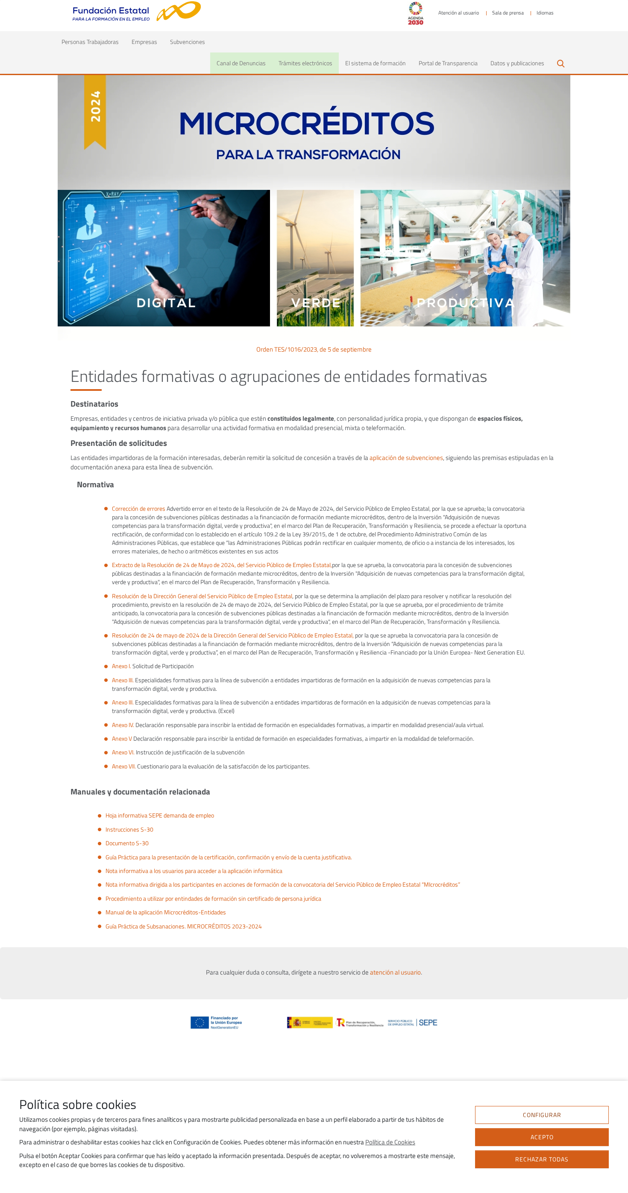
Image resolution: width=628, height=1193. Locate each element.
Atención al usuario (458, 13)
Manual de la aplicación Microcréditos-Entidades (166, 912)
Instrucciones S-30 (129, 829)
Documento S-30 (127, 843)
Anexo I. (121, 666)
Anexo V (122, 738)
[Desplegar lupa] (560, 63)
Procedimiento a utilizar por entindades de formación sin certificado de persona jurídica (213, 898)
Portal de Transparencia (448, 62)
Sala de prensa (508, 13)
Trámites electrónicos (305, 62)
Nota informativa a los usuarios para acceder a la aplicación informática (194, 871)
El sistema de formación (375, 62)
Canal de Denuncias (241, 62)
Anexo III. (123, 680)
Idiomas (545, 13)
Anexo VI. (123, 752)
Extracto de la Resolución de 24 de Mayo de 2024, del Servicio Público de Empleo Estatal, (222, 565)
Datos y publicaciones (517, 62)
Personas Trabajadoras (93, 41)
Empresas (144, 41)
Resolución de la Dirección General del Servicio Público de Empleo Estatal (202, 596)
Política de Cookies (390, 1142)
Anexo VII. (124, 766)
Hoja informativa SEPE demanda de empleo (160, 815)
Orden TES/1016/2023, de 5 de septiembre (314, 349)
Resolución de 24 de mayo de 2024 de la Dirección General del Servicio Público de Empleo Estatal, (233, 635)
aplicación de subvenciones (406, 458)
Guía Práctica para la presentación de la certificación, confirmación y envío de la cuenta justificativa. (229, 857)
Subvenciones (187, 41)
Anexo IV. (123, 725)
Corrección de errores (138, 508)
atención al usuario (395, 972)
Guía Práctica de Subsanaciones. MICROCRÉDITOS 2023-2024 (184, 926)
